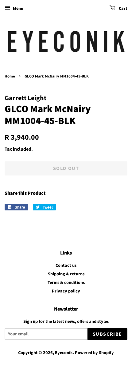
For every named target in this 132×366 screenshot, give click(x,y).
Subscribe (107, 334)
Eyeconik (64, 352)
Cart (122, 9)
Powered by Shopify (94, 352)
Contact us (66, 265)
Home (10, 76)
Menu (17, 9)
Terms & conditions (66, 282)
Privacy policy (66, 291)
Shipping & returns (66, 274)
